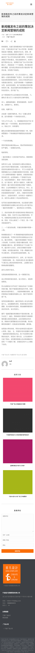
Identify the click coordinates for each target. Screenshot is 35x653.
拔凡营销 (24, 354)
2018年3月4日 (17, 35)
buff (7, 35)
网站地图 (5, 618)
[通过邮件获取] (10, 364)
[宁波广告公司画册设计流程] (17, 390)
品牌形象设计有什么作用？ (17, 466)
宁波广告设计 (7, 615)
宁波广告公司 (8, 20)
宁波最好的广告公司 (15, 354)
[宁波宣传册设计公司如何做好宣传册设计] (17, 421)
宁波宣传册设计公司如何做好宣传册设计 (17, 435)
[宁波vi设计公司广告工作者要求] (17, 482)
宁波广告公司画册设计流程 (17, 404)
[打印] (16, 41)
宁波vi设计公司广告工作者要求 (18, 496)
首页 (3, 20)
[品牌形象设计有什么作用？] (17, 451)
